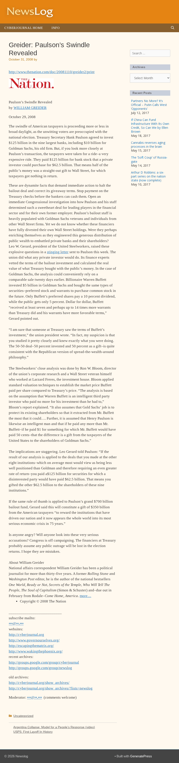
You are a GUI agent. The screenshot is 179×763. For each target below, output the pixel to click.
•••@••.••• (16, 623)
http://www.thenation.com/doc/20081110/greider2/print (52, 72)
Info (56, 28)
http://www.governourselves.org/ (34, 640)
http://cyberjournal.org (26, 634)
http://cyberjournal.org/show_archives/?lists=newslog (51, 688)
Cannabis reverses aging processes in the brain (148, 145)
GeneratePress (141, 756)
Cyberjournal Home (23, 28)
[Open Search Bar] (172, 27)
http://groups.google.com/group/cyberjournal (44, 662)
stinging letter (58, 252)
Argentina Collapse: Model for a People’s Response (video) (54, 727)
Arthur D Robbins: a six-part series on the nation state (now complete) (148, 176)
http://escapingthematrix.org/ (31, 646)
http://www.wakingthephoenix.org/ (36, 651)
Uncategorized (23, 716)
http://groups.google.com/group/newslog (40, 668)
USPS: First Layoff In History (33, 731)
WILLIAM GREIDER (30, 108)
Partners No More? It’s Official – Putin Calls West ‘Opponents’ (149, 105)
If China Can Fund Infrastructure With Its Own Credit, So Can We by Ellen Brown (150, 126)
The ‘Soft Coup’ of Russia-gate (149, 159)
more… (85, 596)
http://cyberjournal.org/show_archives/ (39, 683)
